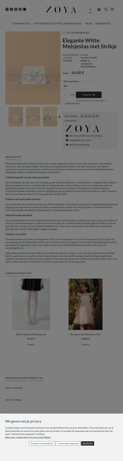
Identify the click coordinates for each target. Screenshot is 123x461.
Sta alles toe (87, 443)
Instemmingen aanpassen (68, 443)
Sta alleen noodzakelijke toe (42, 443)
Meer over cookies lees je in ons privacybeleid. (28, 437)
